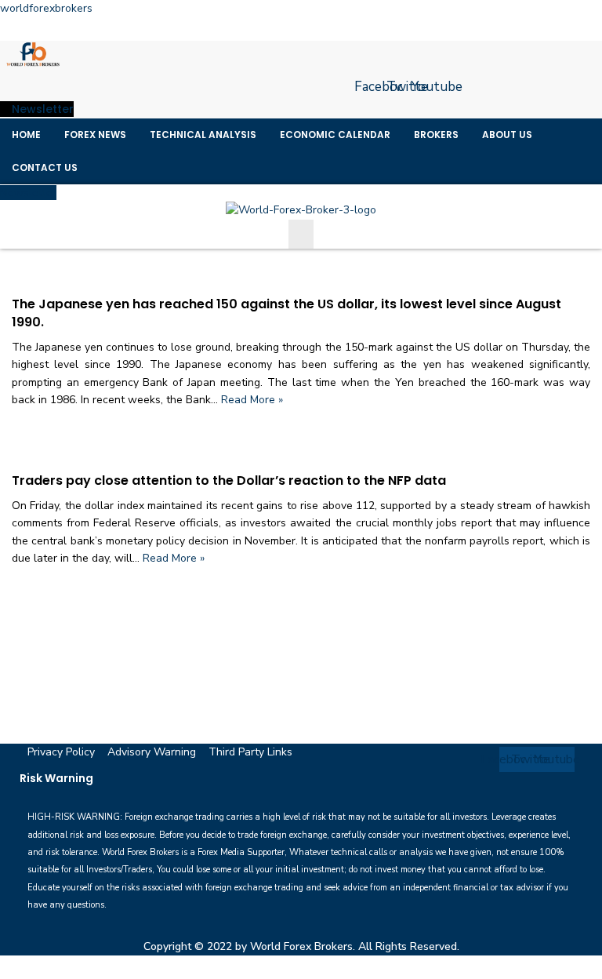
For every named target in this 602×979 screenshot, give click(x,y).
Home (26, 134)
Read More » (252, 399)
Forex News (95, 134)
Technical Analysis (203, 134)
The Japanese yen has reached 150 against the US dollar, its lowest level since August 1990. (286, 312)
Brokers (436, 134)
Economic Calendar (335, 134)
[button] (301, 234)
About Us (507, 134)
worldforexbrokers (46, 8)
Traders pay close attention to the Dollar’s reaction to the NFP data (229, 480)
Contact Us (45, 167)
